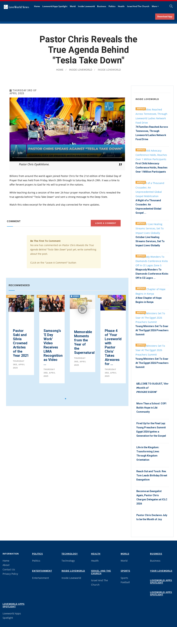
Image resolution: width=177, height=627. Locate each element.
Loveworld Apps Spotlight (54, 6)
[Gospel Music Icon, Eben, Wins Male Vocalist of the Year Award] (115, 303)
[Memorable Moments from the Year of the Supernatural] (54, 301)
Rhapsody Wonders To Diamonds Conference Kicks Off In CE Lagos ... (152, 273)
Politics (112, 6)
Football (125, 582)
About (6, 565)
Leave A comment (105, 223)
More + (155, 6)
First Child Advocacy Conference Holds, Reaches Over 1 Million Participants (151, 167)
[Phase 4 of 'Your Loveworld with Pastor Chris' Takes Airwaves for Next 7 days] (84, 302)
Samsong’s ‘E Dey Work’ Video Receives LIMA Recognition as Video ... (24, 347)
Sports (125, 571)
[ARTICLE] (152, 115)
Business (101, 6)
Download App (164, 16)
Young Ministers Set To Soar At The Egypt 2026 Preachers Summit (152, 330)
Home (37, 6)
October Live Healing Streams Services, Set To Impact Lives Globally (150, 241)
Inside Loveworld (86, 6)
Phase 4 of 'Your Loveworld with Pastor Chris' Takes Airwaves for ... (84, 347)
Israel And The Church (138, 6)
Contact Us (9, 569)
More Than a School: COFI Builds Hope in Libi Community (151, 407)
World (73, 6)
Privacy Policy (10, 573)
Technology (70, 554)
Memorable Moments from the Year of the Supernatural (56, 342)
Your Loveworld (161, 571)
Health (121, 6)
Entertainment (42, 571)
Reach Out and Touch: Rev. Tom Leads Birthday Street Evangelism (151, 475)
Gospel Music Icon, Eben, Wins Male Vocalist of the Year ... (115, 345)
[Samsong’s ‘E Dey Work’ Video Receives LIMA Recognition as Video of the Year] (23, 303)
